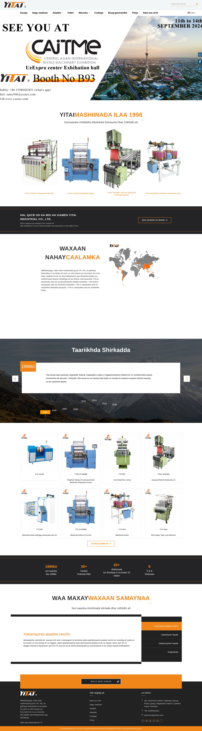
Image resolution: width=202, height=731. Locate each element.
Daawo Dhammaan (99, 544)
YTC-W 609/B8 (80, 529)
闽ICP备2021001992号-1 (115, 728)
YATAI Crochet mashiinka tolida (80, 193)
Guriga (23, 12)
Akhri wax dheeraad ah (30, 723)
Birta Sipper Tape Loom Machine (163, 535)
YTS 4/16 (122, 529)
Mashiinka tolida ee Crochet (80, 535)
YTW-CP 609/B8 (81, 474)
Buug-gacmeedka (117, 12)
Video (70, 12)
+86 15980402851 (151, 711)
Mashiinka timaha (122, 535)
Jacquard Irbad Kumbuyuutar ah (163, 480)
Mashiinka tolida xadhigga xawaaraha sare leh (39, 535)
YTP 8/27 (122, 474)
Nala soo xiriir (150, 12)
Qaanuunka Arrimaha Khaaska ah (132, 728)
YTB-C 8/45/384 (163, 474)
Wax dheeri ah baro (153, 220)
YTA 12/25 (163, 529)
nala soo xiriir (101, 681)
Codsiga (98, 12)
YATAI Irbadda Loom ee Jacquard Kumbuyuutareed (121, 193)
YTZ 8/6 (40, 529)
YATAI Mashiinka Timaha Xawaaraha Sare (163, 193)
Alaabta (57, 12)
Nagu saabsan (40, 12)
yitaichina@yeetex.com (153, 715)
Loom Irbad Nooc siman (122, 480)
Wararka (83, 12)
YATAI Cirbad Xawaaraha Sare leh (39, 193)
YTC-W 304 (39, 474)
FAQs (135, 12)
